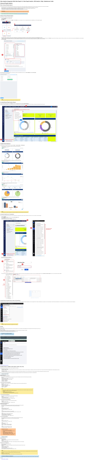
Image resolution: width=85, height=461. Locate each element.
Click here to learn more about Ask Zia (4, 365)
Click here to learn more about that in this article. (22, 13)
